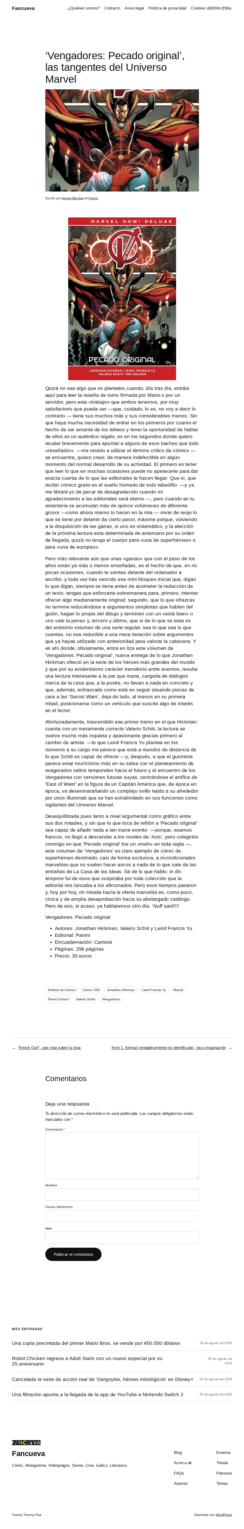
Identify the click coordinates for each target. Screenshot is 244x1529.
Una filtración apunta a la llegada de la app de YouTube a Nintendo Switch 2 (97, 1394)
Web (48, 1228)
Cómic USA (91, 990)
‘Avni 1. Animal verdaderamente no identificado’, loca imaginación (168, 1047)
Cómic (93, 198)
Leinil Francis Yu (154, 990)
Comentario (55, 1129)
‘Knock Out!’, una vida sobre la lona (49, 1047)
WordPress (224, 1515)
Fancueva (23, 8)
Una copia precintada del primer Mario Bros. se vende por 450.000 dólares (96, 1343)
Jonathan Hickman (120, 990)
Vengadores (111, 999)
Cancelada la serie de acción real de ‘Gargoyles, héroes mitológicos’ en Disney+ (102, 1379)
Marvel (178, 990)
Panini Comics (58, 999)
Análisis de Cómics (62, 990)
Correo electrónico (59, 1207)
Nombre (51, 1185)
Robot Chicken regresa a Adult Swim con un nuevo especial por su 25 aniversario (87, 1361)
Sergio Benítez (73, 198)
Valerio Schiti (85, 999)
